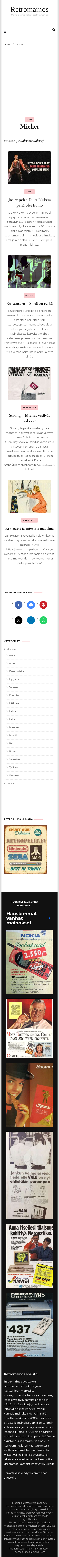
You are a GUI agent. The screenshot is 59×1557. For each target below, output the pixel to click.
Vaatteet (29, 520)
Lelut (12, 719)
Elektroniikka (16, 671)
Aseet (12, 655)
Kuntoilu (14, 695)
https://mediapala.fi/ (35, 1502)
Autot (12, 663)
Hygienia (14, 679)
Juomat (13, 687)
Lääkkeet (14, 703)
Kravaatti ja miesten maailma (29, 528)
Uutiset (11, 783)
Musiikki (13, 735)
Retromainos (29, 9)
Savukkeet (29, 407)
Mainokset (13, 649)
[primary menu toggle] (6, 32)
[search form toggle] (53, 29)
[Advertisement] (29, 77)
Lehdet (13, 711)
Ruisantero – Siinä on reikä (29, 303)
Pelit (29, 192)
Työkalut (14, 767)
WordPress (38, 1551)
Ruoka (29, 295)
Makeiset (14, 727)
